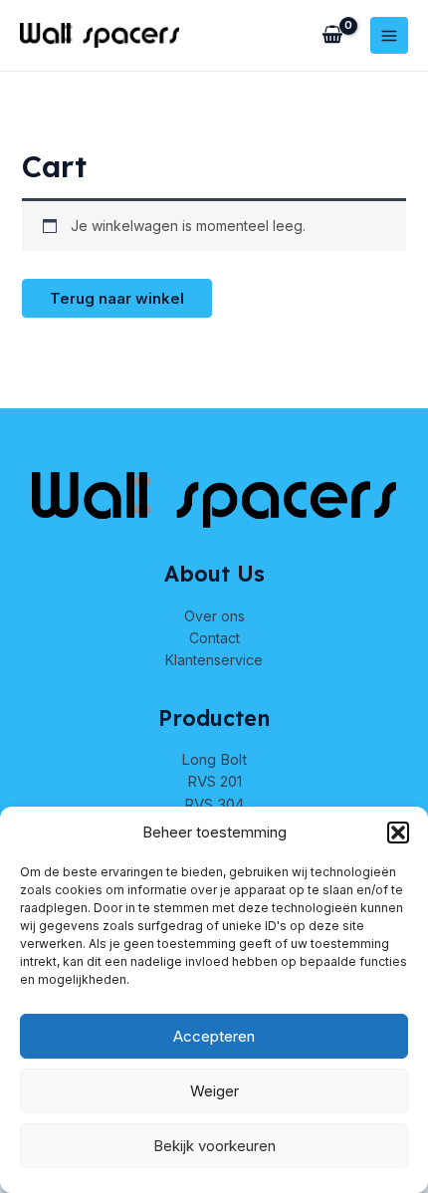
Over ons (214, 615)
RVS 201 (214, 781)
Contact (214, 637)
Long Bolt (214, 759)
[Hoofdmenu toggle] (389, 36)
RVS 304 (214, 804)
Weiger (214, 1090)
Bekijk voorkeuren (214, 1145)
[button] (398, 832)
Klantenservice (214, 659)
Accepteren (214, 1036)
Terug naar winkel (117, 298)
